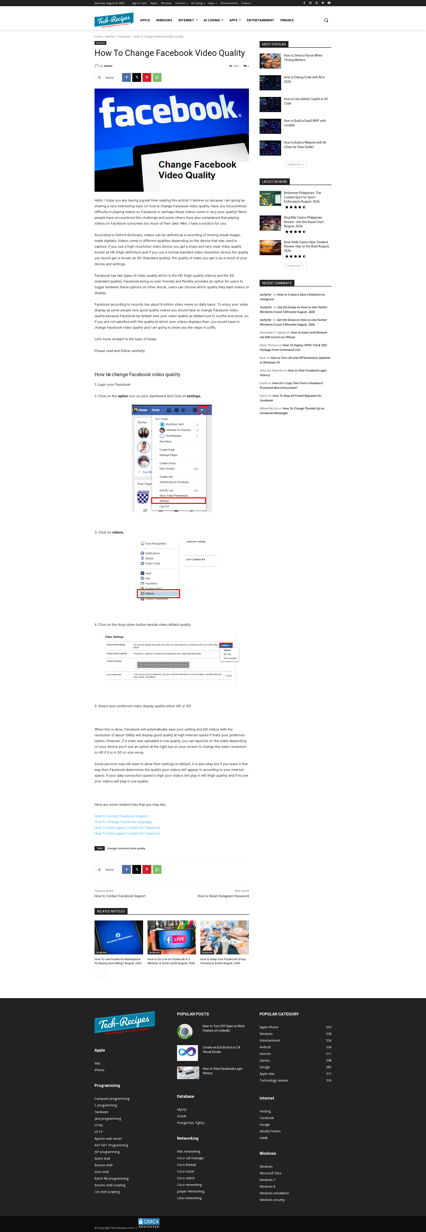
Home (98, 36)
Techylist (266, 307)
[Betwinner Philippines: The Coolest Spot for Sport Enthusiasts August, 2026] (270, 198)
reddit (264, 1138)
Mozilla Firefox (270, 1131)
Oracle (181, 1116)
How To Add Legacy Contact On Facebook (127, 827)
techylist (265, 294)
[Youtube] (328, 3)
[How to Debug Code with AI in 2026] (270, 82)
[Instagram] (310, 3)
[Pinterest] (146, 77)
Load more (294, 164)
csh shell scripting (107, 1192)
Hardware (101, 1112)
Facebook (124, 36)
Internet (110, 36)
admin (108, 65)
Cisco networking (189, 1185)
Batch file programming (111, 1178)
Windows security (272, 1200)
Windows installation (274, 1193)
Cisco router (186, 1171)
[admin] (97, 66)
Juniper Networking (190, 1191)
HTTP (99, 1132)
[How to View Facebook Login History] (188, 1072)
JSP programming (107, 1152)
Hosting (265, 1111)
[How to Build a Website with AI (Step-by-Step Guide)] (270, 148)
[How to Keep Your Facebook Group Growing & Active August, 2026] (224, 937)
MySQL (182, 1109)
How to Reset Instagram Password (223, 896)
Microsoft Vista (270, 1173)
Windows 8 (267, 1186)
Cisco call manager (190, 1158)
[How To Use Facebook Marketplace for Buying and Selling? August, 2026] (119, 937)
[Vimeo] (322, 3)
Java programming (108, 1118)
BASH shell (102, 1158)
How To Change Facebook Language (123, 822)
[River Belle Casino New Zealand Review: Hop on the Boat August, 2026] (270, 247)
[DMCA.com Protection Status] (149, 1228)
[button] (326, 20)
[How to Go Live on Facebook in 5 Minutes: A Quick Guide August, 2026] (172, 937)
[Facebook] (304, 3)
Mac (98, 1063)
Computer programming (112, 1098)
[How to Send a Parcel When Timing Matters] (270, 61)
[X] (316, 3)
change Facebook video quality (126, 848)
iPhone (100, 1070)
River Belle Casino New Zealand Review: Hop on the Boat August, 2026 (306, 246)
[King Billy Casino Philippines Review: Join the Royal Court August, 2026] (270, 223)
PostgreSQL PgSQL (191, 1123)
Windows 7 (267, 1180)
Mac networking (188, 1151)
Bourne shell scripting (110, 1185)
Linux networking (189, 1198)
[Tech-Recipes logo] (114, 20)
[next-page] (104, 974)
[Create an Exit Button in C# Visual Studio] (187, 1053)
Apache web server (108, 1138)
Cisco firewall (186, 1165)
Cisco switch (186, 1178)
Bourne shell (103, 1165)
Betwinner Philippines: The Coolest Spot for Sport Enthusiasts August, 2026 (302, 197)
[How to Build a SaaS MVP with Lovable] (270, 126)
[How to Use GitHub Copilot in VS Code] (270, 104)
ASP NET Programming (111, 1145)
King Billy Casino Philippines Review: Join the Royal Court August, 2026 (304, 222)
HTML (99, 1125)
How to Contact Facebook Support (122, 816)
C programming (106, 1105)
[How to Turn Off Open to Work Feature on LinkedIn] (185, 1031)
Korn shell (102, 1172)
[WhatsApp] (157, 77)
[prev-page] (97, 974)
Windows (266, 1166)
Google (265, 1124)
